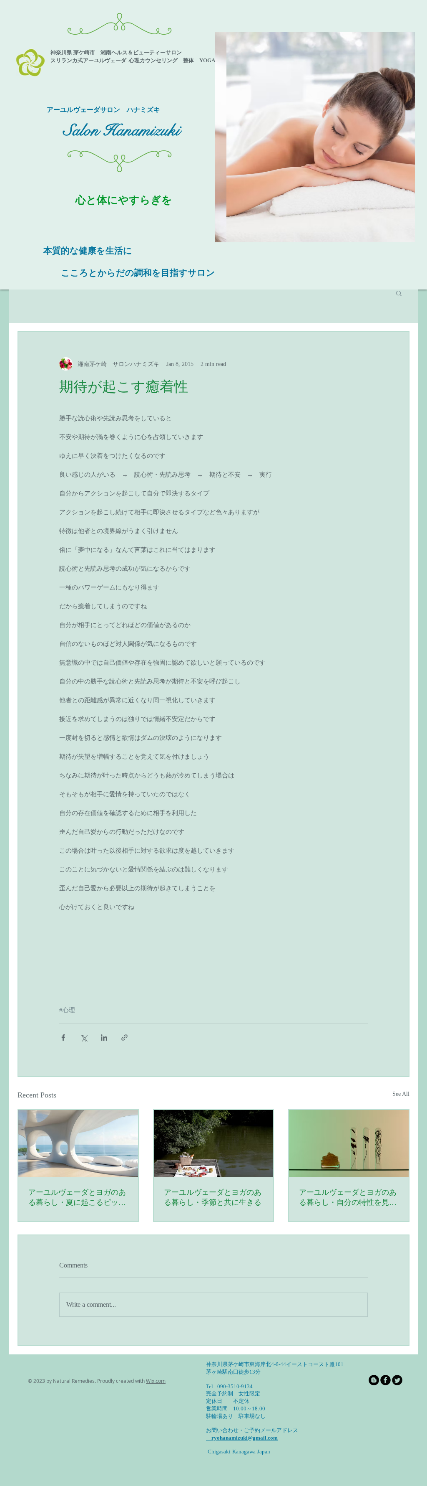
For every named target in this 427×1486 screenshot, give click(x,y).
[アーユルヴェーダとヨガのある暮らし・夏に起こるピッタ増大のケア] (78, 1143)
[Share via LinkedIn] (104, 1037)
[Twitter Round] (397, 1380)
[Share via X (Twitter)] (84, 1037)
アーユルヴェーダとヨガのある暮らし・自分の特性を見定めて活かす (348, 1197)
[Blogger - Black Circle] (374, 1380)
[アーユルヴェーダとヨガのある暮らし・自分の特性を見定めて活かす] (349, 1143)
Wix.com (156, 1380)
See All (400, 1094)
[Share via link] (124, 1037)
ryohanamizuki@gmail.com (242, 1438)
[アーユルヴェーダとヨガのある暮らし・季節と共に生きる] (214, 1143)
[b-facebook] (385, 1380)
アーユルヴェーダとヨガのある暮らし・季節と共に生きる (212, 1197)
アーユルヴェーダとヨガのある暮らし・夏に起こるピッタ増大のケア (77, 1197)
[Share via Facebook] (63, 1037)
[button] (315, 137)
